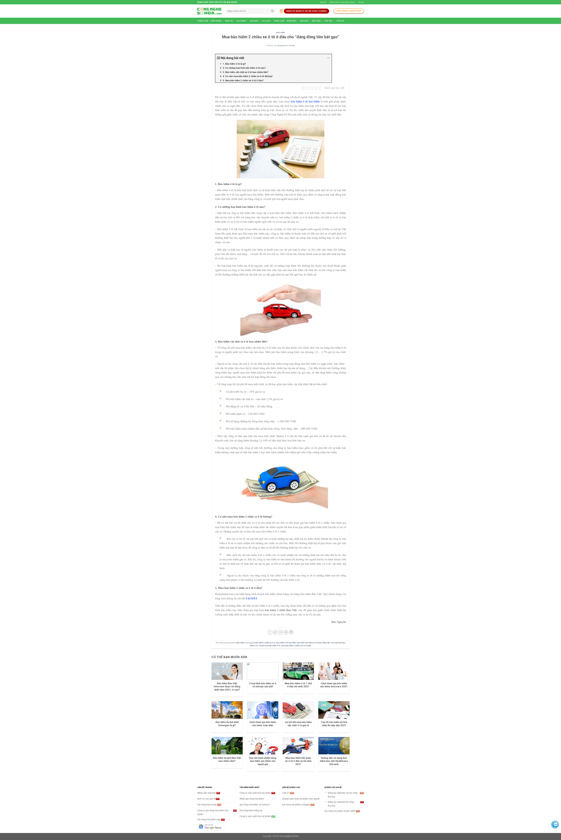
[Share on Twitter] (275, 632)
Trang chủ (202, 21)
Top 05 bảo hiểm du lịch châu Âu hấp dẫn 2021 (334, 724)
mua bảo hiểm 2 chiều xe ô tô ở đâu (296, 646)
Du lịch (266, 21)
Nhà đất (254, 21)
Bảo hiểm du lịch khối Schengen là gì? (227, 724)
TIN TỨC (328, 21)
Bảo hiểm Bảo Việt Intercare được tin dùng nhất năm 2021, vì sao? (227, 686)
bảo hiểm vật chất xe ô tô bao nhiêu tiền (313, 643)
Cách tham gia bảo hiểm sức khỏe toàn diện (263, 724)
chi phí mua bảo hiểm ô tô (269, 646)
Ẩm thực (316, 21)
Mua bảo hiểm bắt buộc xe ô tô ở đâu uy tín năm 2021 (298, 761)
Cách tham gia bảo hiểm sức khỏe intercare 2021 (334, 685)
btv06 (292, 46)
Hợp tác (323, 2)
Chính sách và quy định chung (342, 2)
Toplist (340, 21)
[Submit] (272, 11)
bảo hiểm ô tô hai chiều (286, 643)
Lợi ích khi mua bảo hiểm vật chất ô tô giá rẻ (298, 724)
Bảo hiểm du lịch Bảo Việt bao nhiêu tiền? (227, 760)
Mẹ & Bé (304, 21)
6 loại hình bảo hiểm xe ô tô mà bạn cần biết (262, 685)
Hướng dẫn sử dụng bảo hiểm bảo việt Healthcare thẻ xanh (334, 761)
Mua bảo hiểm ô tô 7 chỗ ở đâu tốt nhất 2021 (298, 685)
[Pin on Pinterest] (285, 632)
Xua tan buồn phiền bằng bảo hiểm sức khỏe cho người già (262, 761)
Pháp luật (279, 21)
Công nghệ (215, 21)
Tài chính (241, 21)
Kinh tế (228, 21)
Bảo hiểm (280, 33)
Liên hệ (361, 2)
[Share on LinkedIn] (291, 632)
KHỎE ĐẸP (291, 21)
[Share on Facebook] (270, 632)
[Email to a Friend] (280, 632)
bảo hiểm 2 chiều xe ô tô (265, 643)
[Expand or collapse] (328, 58)
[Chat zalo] (555, 824)
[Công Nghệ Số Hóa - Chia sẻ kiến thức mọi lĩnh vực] (209, 11)
